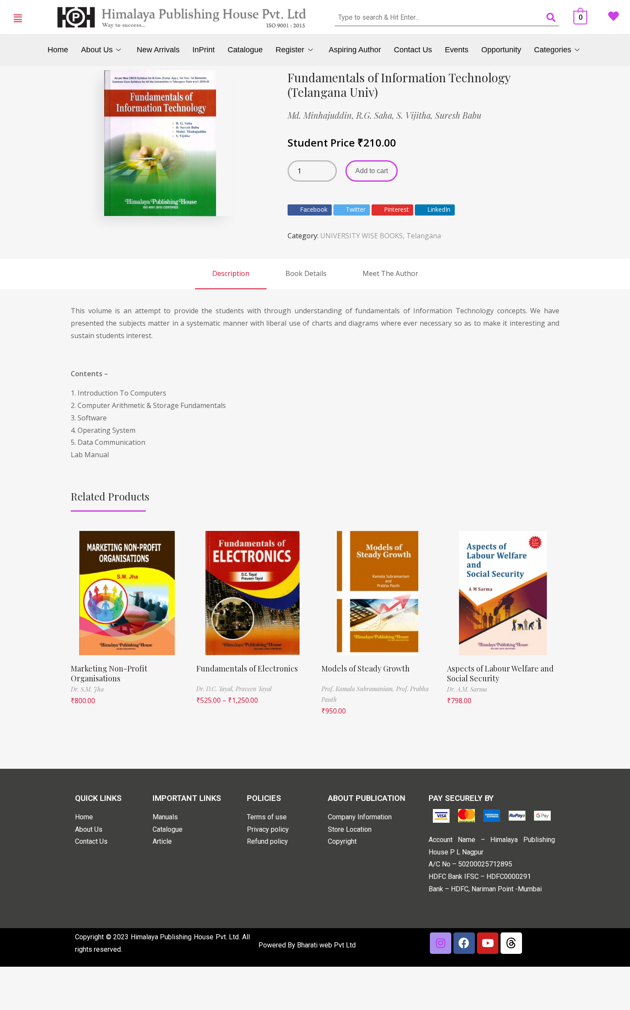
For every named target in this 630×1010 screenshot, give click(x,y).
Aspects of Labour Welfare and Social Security (500, 673)
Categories (552, 49)
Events (456, 49)
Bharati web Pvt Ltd (326, 945)
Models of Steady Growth (365, 668)
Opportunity (501, 49)
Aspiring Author (355, 49)
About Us (97, 49)
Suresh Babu (458, 115)
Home (58, 49)
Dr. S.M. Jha (87, 689)
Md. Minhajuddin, (322, 115)
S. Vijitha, (415, 115)
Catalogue (245, 49)
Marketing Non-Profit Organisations (109, 673)
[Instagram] (440, 943)
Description (230, 273)
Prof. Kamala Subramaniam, (358, 689)
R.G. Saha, (376, 115)
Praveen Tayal (254, 689)
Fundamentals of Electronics (247, 668)
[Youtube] (487, 943)
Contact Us (413, 49)
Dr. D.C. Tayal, (216, 689)
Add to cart (371, 170)
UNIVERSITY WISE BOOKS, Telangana (380, 235)
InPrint (203, 49)
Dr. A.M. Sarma (467, 689)
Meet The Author (390, 273)
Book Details (306, 273)
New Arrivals (158, 49)
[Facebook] (464, 943)
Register (290, 49)
